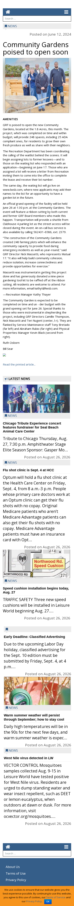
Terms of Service (55, 897)
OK (48, 901)
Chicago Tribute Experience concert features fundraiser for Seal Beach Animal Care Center (32, 427)
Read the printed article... (19, 364)
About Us (13, 867)
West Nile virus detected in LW (28, 758)
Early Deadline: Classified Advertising (34, 637)
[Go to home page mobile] (6, 11)
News (12, 26)
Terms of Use (16, 873)
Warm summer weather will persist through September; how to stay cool (34, 717)
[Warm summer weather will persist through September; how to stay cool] (37, 703)
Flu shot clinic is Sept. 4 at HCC (28, 470)
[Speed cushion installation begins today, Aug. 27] (36, 575)
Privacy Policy (16, 880)
